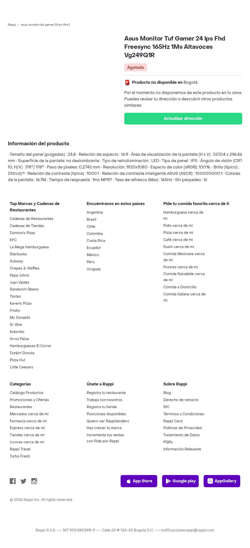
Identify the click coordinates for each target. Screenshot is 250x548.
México (93, 255)
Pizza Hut (17, 360)
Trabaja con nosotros (104, 400)
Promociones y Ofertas (29, 400)
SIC (166, 407)
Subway (16, 261)
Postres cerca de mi (180, 267)
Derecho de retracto (180, 400)
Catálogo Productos (26, 393)
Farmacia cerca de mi (28, 421)
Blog (167, 393)
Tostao (15, 296)
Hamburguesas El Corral (30, 346)
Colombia (95, 233)
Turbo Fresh (20, 456)
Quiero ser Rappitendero (108, 421)
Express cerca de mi (27, 428)
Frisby (15, 310)
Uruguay (94, 269)
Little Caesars (21, 367)
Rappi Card (172, 421)
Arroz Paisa (19, 339)
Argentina (95, 212)
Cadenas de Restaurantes (31, 219)
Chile (91, 226)
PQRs (168, 442)
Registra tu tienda (102, 407)
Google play (184, 481)
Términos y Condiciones (183, 414)
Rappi (12, 25)
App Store (142, 481)
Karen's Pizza (20, 303)
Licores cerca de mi (27, 442)
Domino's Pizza (22, 233)
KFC (13, 240)
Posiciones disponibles (106, 414)
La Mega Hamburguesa (29, 247)
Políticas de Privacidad (182, 428)
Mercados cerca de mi (29, 414)
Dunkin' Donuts (22, 353)
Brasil (91, 219)
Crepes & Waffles (25, 268)
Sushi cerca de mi (178, 247)
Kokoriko (17, 332)
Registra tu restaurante (106, 393)
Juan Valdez (19, 282)
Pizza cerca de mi (178, 232)
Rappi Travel (20, 449)
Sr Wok (16, 324)
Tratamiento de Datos (181, 435)
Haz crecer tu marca (104, 428)
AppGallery (225, 481)
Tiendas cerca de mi (27, 435)
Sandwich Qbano (24, 289)
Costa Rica (96, 240)
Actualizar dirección (183, 118)
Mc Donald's (20, 317)
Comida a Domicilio (180, 287)
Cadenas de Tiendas (27, 226)
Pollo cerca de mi (178, 225)
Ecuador (94, 248)
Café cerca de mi (178, 240)
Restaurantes (21, 407)
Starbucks (18, 254)
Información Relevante (182, 449)
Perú (90, 262)
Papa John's (19, 275)
